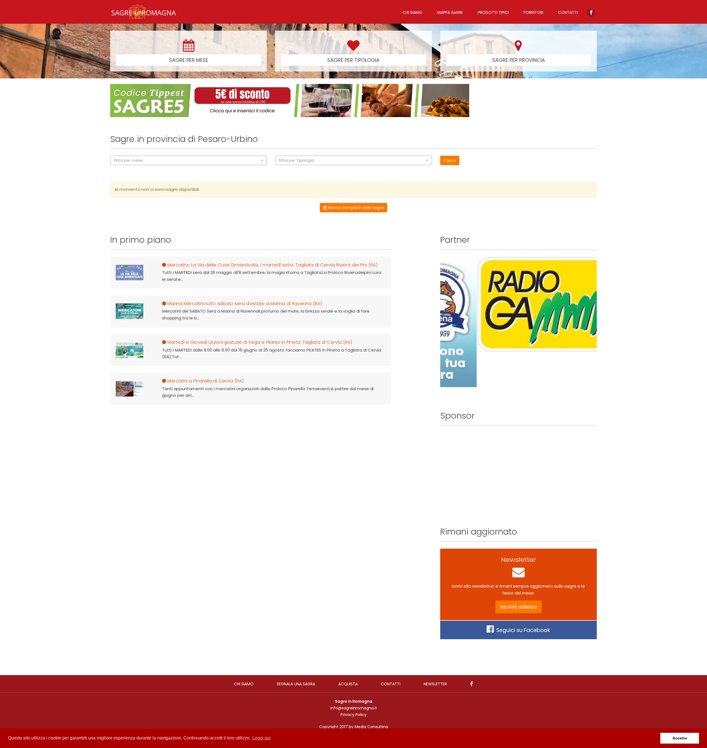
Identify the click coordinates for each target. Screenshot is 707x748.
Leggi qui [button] (261, 738)
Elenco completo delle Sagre (356, 207)
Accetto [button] (679, 738)
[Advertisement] (518, 471)
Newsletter (435, 684)
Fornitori (533, 12)
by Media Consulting (368, 727)
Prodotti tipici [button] (493, 12)
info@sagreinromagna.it (353, 708)
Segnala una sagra (296, 684)
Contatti (568, 12)
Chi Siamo (412, 12)
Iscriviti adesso (518, 606)
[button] (188, 160)
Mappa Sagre (450, 12)
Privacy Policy (353, 714)
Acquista (348, 684)
